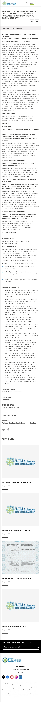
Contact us (20, 667)
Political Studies (8, 423)
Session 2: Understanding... (15, 626)
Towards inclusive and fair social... (18, 530)
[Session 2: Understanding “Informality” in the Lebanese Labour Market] (20, 605)
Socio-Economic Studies (26, 423)
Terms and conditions (21, 669)
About (20, 672)
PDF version (17, 28)
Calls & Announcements (11, 392)
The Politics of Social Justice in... (17, 578)
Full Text (6, 28)
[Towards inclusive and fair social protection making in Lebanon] (20, 509)
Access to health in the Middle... (17, 482)
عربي (31, 3)
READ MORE (5, 489)
